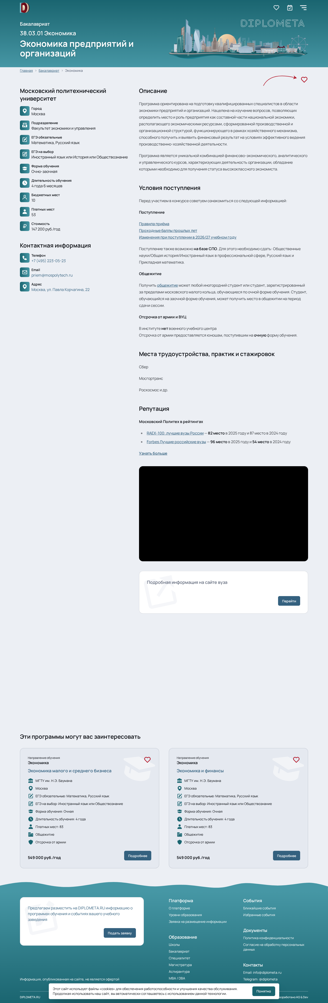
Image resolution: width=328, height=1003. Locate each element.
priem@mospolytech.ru (52, 275)
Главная (26, 70)
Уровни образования (185, 914)
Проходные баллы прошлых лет (168, 230)
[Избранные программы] (290, 7)
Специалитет (179, 958)
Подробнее (137, 855)
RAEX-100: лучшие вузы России (175, 433)
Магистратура (180, 964)
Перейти (289, 601)
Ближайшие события (259, 908)
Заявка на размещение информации (198, 921)
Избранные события (259, 914)
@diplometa (268, 979)
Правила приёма (154, 223)
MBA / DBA (177, 978)
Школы (174, 944)
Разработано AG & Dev (293, 997)
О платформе (179, 908)
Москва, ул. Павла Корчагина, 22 (60, 289)
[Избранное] (304, 80)
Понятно (263, 991)
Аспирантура (179, 971)
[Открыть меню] (303, 7)
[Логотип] (25, 8)
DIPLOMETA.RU (30, 997)
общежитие (167, 285)
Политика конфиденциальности (268, 938)
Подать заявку (120, 933)
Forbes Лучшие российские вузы (176, 441)
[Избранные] (276, 7)
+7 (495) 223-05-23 (48, 260)
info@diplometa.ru (267, 972)
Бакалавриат (49, 70)
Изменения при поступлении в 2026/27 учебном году (188, 237)
